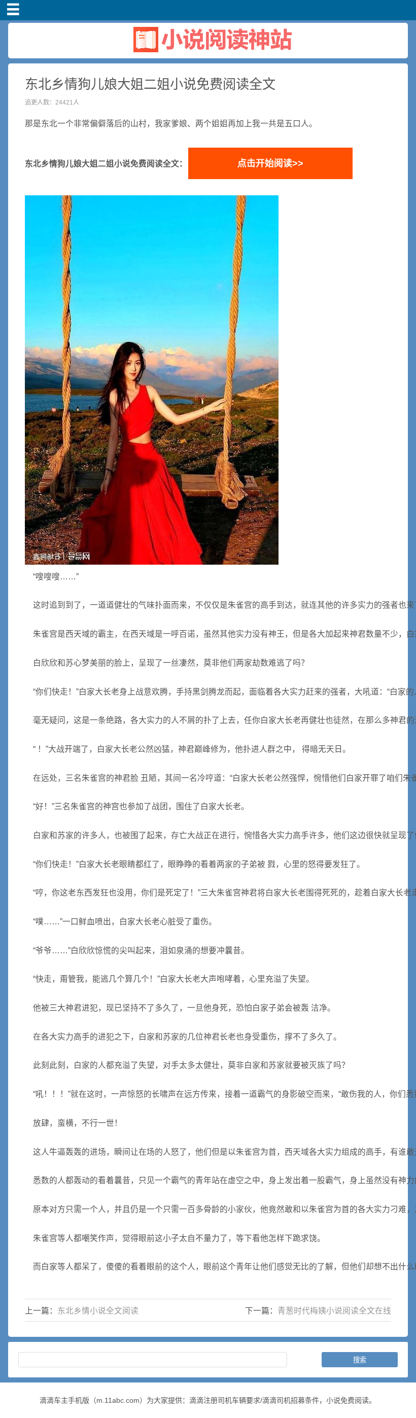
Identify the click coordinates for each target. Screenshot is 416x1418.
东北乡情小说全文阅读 (97, 1310)
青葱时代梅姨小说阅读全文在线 (334, 1310)
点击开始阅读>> (270, 163)
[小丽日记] (208, 54)
